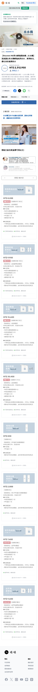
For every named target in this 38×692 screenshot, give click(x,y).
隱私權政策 (8, 669)
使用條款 (7, 665)
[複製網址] (28, 90)
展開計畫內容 (19, 178)
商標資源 (30, 665)
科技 (15, 49)
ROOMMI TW (10, 52)
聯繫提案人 (7, 90)
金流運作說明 (9, 672)
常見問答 (26, 97)
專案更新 (14, 97)
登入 (23, 3)
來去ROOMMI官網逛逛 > (10, 21)
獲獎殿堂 (30, 669)
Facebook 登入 (31, 3)
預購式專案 (9, 49)
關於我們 (30, 662)
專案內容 (5, 97)
